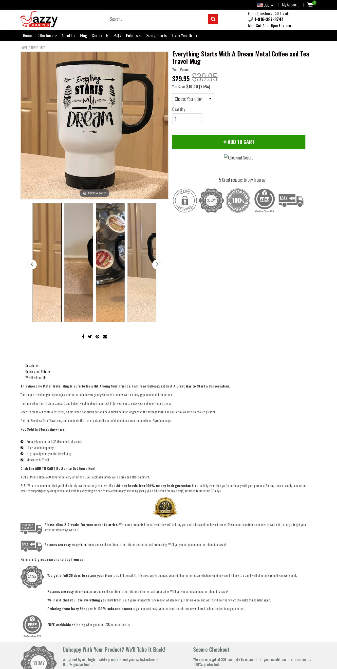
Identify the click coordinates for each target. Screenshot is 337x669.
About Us (68, 35)
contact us (89, 591)
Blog (83, 35)
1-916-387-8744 (268, 19)
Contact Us (100, 35)
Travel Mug (38, 47)
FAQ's (117, 35)
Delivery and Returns (37, 371)
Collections (45, 35)
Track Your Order (185, 35)
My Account (290, 5)
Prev (32, 264)
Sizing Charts (156, 35)
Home (27, 35)
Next (157, 264)
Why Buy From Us (35, 377)
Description (32, 365)
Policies (132, 35)
